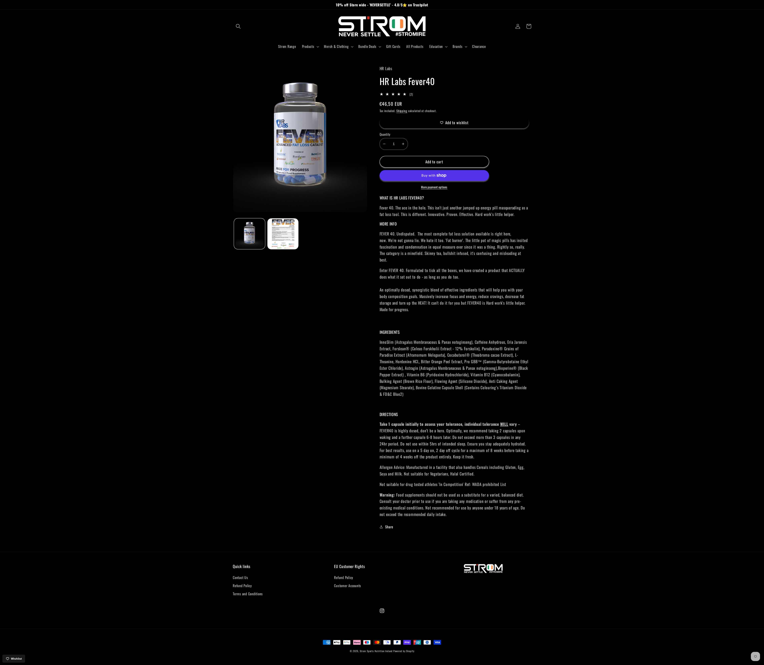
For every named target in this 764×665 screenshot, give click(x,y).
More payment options (434, 187)
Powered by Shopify (403, 651)
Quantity (385, 134)
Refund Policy (242, 585)
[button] (238, 26)
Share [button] (389, 526)
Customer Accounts (347, 585)
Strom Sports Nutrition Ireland (376, 651)
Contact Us (240, 577)
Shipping (401, 110)
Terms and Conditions (248, 593)
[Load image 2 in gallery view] (282, 233)
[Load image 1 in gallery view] (249, 233)
